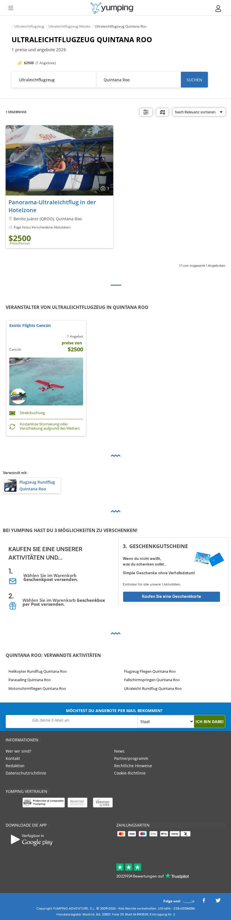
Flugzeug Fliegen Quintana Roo (150, 671)
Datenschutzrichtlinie (26, 773)
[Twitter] (218, 902)
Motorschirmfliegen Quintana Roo (37, 688)
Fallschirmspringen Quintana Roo (152, 680)
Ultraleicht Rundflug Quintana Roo (153, 688)
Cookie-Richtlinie (130, 773)
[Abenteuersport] (111, 8)
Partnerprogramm (131, 758)
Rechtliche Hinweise (133, 765)
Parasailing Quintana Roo (29, 680)
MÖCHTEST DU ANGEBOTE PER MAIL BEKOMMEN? (114, 710)
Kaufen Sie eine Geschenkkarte (171, 596)
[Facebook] (204, 902)
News (119, 751)
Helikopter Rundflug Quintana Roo (37, 671)
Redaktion (15, 765)
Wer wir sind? (18, 751)
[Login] (219, 8)
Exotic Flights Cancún (30, 325)
